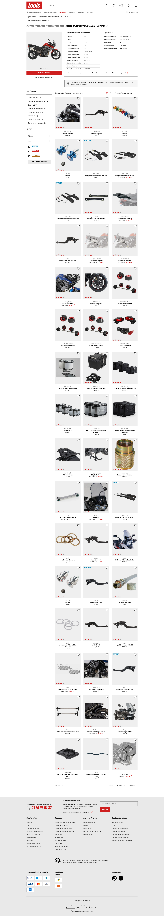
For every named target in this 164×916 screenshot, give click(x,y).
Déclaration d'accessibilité (120, 837)
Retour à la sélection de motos (38, 20)
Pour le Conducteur (61, 846)
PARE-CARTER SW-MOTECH (96, 689)
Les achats (87, 828)
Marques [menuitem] (72, 12)
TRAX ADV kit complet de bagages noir (124, 388)
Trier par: (118, 93)
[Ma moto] (121, 5)
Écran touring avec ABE (125, 732)
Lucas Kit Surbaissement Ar (68, 517)
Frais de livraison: (70, 908)
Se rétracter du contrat (33, 846)
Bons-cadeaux (31, 837)
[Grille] (107, 93)
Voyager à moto (60, 840)
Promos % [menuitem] (63, 12)
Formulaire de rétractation (120, 834)
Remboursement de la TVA (92, 831)
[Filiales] (114, 5)
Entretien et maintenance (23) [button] (38, 101)
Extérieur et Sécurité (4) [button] (35, 112)
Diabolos (124, 133)
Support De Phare (68, 133)
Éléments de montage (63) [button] (37, 123)
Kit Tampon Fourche (96, 303)
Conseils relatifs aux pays (63, 828)
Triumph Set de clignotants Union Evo (68, 218)
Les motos (58, 843)
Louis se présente (89, 822)
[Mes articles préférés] (128, 5)
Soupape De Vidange (125, 602)
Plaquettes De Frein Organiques (67, 689)
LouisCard (29, 840)
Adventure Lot (68, 430)
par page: (76, 93)
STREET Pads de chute (124, 345)
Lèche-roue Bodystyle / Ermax (96, 732)
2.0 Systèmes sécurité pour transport (68, 732)
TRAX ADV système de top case (68, 388)
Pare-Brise (96, 517)
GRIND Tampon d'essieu (125, 303)
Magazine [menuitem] (81, 12)
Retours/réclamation (33, 843)
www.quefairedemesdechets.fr (88, 862)
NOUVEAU (35, 146)
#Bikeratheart (59, 837)
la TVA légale (85, 905)
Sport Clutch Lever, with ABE (67, 260)
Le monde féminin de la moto (65, 822)
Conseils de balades (61, 825)
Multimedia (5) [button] (33, 116)
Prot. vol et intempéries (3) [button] (37, 109)
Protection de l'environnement (122, 840)
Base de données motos (34, 831)
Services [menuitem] (90, 12)
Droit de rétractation (118, 831)
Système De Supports (96, 260)
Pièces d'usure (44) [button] (34, 98)
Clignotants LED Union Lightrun (124, 517)
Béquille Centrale (96, 475)
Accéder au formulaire (81, 84)
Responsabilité (88, 834)
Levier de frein (96, 645)
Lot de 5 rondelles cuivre (68, 560)
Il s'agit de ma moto (44, 73)
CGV (113, 825)
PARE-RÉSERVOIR (67, 303)
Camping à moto (60, 849)
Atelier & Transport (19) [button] (35, 119)
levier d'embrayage (96, 133)
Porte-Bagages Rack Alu (125, 218)
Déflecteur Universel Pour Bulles (124, 560)
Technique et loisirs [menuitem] (50, 12)
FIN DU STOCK (36, 156)
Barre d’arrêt (124, 774)
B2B (27, 825)
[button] (107, 5)
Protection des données (120, 828)
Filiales (85, 825)
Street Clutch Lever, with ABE (124, 689)
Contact (29, 822)
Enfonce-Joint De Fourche (124, 475)
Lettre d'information (33, 834)
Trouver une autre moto (42, 78)
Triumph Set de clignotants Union (124, 175)
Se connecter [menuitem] (133, 12)
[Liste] (110, 93)
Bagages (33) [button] (32, 105)
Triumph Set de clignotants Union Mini (96, 175)
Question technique (32, 828)
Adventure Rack (67, 475)
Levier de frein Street (96, 602)
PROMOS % (35, 151)
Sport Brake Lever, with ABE (125, 645)
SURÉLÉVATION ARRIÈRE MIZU (96, 218)
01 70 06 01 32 (41, 808)
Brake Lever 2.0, (96, 560)
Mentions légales (117, 822)
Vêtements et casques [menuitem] (33, 12)
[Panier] (136, 5)
